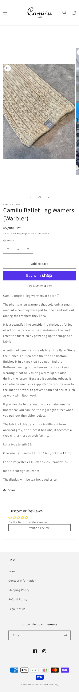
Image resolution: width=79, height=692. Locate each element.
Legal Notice (16, 609)
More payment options (39, 285)
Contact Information (22, 580)
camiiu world (34, 684)
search (12, 571)
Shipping (21, 233)
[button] (5, 12)
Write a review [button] (39, 528)
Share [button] (12, 490)
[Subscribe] (65, 635)
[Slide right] (49, 196)
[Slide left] (30, 196)
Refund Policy (17, 599)
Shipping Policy (18, 590)
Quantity (8, 240)
